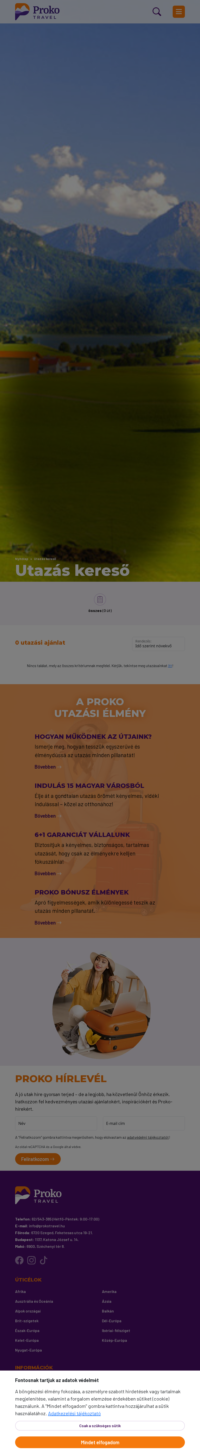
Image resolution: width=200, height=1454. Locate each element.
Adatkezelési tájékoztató (74, 1413)
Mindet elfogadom (100, 1442)
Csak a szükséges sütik (100, 1425)
